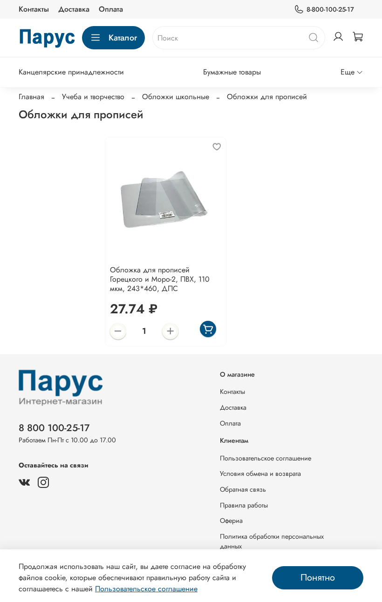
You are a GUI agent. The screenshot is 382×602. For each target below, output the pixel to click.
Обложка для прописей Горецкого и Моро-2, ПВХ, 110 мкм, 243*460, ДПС (160, 279)
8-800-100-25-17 (330, 9)
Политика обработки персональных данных (272, 541)
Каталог (123, 38)
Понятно (317, 577)
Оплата (111, 9)
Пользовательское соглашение (265, 458)
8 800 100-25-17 (54, 428)
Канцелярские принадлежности (71, 72)
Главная (31, 96)
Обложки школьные (175, 96)
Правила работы (244, 505)
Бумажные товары (232, 72)
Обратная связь (243, 489)
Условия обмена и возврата (260, 473)
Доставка (73, 9)
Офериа (231, 520)
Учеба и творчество (93, 96)
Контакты (34, 9)
